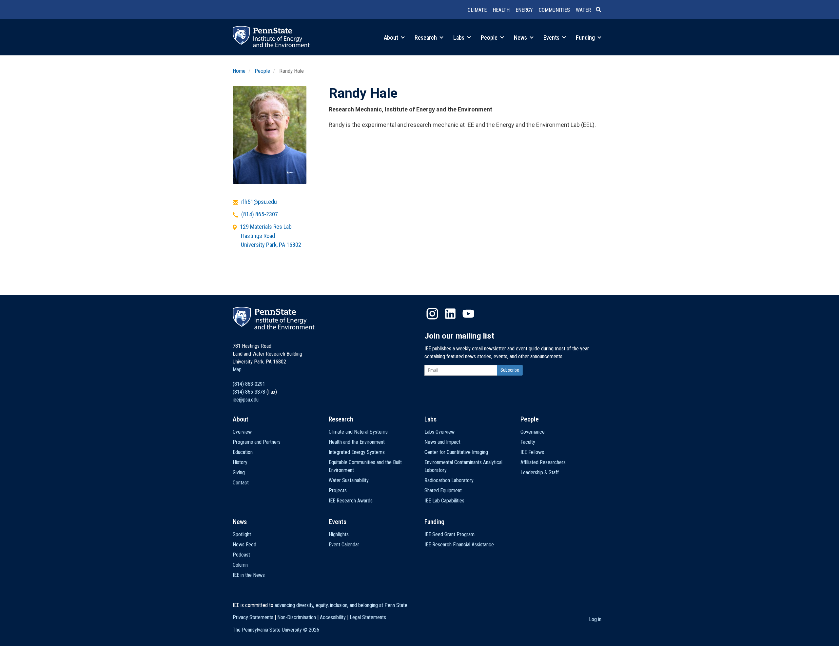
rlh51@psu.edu (259, 201)
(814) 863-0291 (249, 384)
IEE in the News (249, 575)
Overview (242, 432)
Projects (338, 490)
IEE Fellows (532, 452)
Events (552, 37)
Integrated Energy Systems (357, 452)
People (490, 37)
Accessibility (333, 617)
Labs (459, 37)
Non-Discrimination (296, 617)
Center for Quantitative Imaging (456, 452)
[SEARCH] (601, 10)
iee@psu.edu (246, 400)
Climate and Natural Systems (358, 432)
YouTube (468, 314)
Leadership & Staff (539, 472)
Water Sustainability (349, 480)
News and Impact (442, 442)
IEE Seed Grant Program (449, 534)
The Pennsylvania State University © (276, 630)
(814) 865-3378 (249, 392)
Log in (595, 619)
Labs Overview (439, 432)
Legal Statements (368, 617)
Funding (586, 37)
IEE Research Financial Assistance (459, 544)
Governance (532, 432)
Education (243, 452)
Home (239, 71)
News (521, 37)
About (392, 37)
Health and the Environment (357, 442)
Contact (241, 483)
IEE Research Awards (351, 501)
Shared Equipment (443, 490)
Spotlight (242, 534)
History (240, 462)
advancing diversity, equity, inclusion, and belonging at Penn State (341, 605)
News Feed (244, 544)
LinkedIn (450, 314)
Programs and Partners (257, 442)
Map (237, 369)
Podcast (241, 555)
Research (426, 37)
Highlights (339, 534)
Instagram (432, 314)
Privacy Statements (253, 617)
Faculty (527, 442)
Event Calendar (344, 544)
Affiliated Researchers (543, 462)
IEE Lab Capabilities (444, 501)
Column (240, 565)
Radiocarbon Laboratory (449, 480)
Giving (239, 472)
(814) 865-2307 (259, 214)
